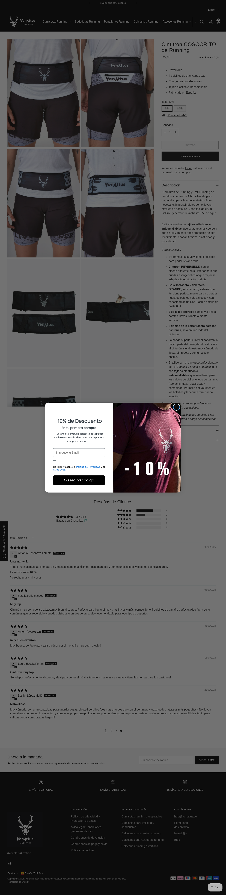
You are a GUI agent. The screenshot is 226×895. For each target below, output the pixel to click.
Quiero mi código (79, 480)
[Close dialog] (176, 407)
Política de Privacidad (88, 466)
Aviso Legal (59, 469)
